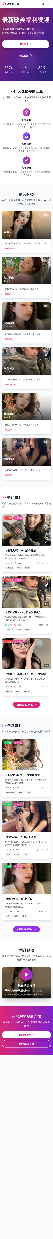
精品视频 (23, 55)
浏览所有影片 (25, 1034)
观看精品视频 (25, 1043)
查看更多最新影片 (25, 929)
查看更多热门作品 (25, 704)
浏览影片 (23, 44)
